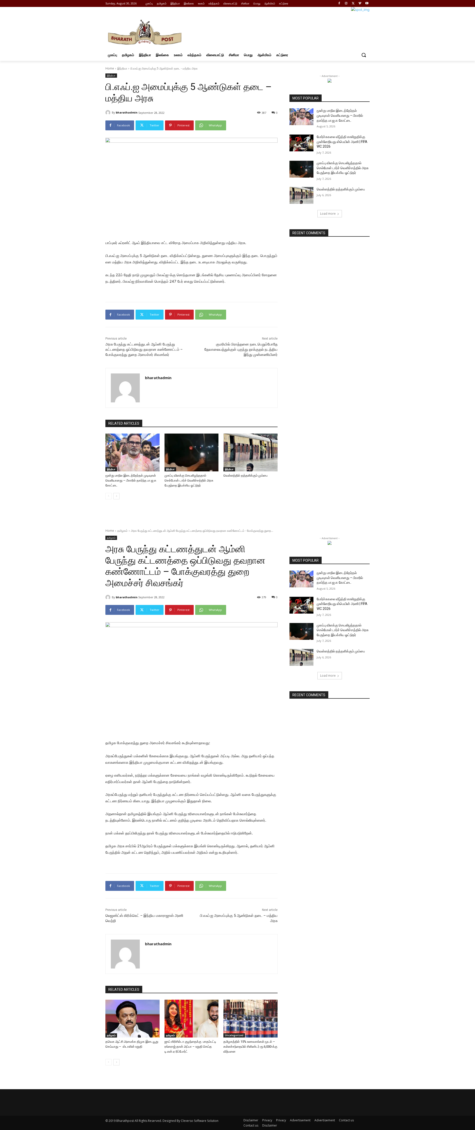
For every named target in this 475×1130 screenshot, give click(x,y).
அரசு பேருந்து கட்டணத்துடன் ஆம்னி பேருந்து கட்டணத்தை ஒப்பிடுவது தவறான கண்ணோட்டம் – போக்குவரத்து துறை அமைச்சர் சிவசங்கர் (144, 349)
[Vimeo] (360, 3)
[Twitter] (353, 3)
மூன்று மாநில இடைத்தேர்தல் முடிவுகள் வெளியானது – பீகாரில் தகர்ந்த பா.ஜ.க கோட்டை (130, 480)
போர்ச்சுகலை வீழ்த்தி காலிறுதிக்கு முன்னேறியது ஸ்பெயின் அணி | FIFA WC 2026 (342, 141)
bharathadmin (127, 112)
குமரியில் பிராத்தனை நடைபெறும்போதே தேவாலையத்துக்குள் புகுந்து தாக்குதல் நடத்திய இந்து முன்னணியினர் (241, 349)
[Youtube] (367, 3)
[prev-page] (108, 496)
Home (109, 68)
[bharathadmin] (108, 112)
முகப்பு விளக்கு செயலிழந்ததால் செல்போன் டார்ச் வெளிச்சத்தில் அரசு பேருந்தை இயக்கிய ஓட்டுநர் (189, 480)
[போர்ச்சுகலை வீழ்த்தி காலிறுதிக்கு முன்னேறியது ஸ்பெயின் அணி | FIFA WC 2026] (301, 143)
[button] (364, 55)
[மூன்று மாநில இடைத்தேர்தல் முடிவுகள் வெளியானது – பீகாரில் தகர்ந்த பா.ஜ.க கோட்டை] (132, 452)
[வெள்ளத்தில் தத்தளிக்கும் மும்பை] (250, 452)
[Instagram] (346, 3)
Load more (328, 213)
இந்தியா (122, 68)
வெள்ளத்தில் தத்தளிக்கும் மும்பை (245, 475)
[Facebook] (339, 3)
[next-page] (116, 496)
